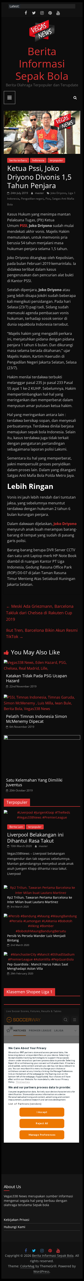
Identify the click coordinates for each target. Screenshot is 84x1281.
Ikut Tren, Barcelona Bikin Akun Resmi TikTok (42, 633)
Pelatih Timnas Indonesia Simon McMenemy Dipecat (36, 719)
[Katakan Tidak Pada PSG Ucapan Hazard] (42, 662)
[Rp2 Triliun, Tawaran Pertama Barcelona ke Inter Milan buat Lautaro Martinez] (41, 887)
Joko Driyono (58, 193)
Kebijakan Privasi (16, 1220)
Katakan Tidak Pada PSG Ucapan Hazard (36, 678)
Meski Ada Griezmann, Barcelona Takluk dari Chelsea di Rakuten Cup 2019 (39, 612)
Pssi (47, 198)
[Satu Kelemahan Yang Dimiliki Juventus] (42, 737)
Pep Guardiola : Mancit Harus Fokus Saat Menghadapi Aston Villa (37, 966)
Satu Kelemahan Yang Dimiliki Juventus (34, 782)
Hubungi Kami (14, 1227)
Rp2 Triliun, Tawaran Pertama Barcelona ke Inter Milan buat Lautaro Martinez (39, 899)
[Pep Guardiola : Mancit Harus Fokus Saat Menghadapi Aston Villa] (41, 954)
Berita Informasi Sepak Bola (42, 63)
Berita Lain (16, 827)
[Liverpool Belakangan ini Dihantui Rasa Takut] (42, 812)
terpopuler (56, 160)
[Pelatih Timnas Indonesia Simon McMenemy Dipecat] (42, 697)
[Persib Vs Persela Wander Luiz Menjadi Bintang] (41, 916)
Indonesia (38, 160)
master (40, 193)
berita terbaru (18, 160)
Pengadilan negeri (32, 198)
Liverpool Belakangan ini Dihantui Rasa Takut (35, 837)
